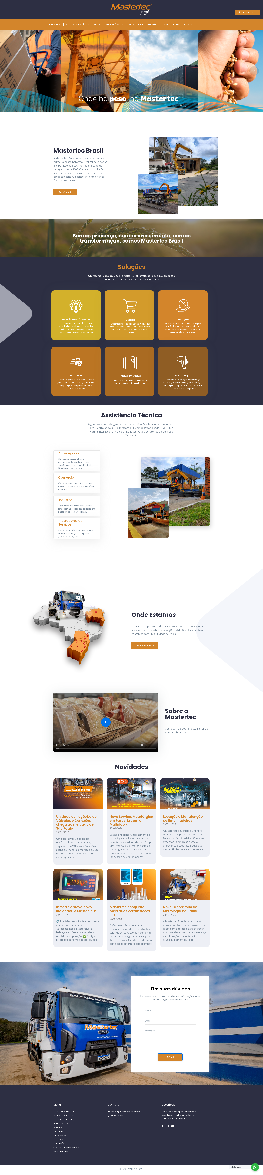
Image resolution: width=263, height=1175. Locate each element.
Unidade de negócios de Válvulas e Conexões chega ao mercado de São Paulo (76, 822)
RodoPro (76, 375)
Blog (176, 24)
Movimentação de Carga (83, 24)
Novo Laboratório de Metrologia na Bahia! (180, 909)
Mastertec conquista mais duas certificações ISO (130, 911)
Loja (165, 24)
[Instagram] (168, 1126)
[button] (106, 722)
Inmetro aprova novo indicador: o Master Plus (76, 909)
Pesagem (55, 24)
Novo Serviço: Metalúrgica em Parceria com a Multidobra (131, 820)
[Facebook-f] (163, 1126)
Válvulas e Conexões (143, 24)
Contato (190, 24)
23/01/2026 (62, 832)
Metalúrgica (115, 24)
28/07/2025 (62, 914)
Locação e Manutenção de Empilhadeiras (183, 818)
